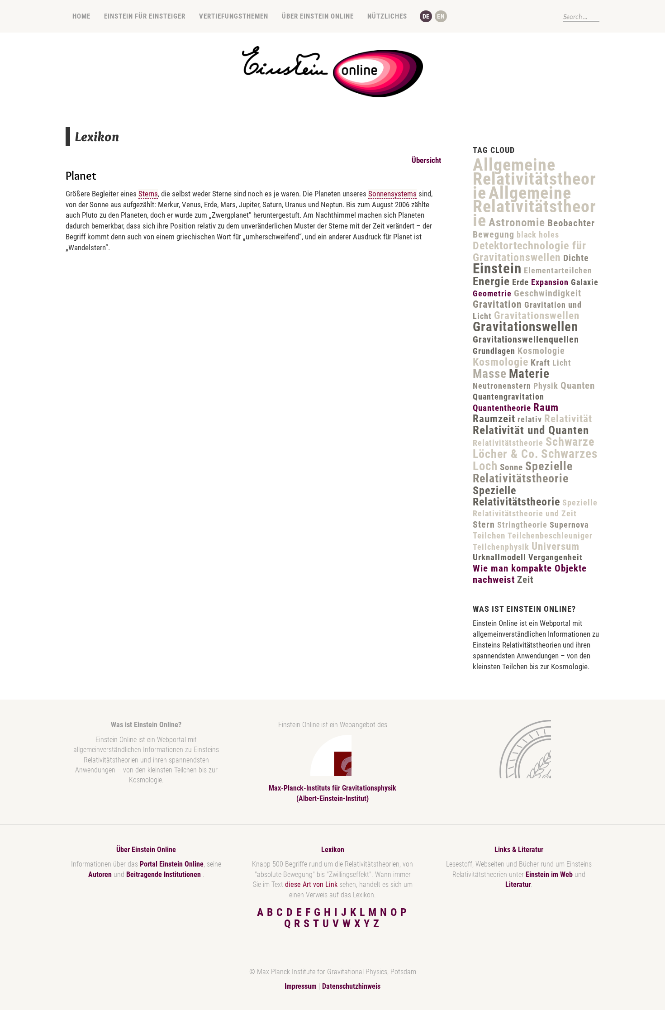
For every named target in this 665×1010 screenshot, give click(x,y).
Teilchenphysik (501, 547)
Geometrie (492, 293)
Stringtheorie (522, 524)
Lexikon (332, 849)
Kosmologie (541, 350)
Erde (520, 282)
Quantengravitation (508, 396)
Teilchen (489, 535)
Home (81, 16)
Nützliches (387, 16)
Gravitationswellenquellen (526, 339)
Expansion (550, 282)
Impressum (301, 986)
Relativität (568, 419)
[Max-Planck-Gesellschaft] (517, 749)
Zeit (525, 579)
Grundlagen (494, 351)
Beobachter (571, 223)
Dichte (576, 257)
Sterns (148, 193)
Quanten (577, 385)
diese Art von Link (311, 884)
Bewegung (493, 234)
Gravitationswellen (537, 316)
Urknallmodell (499, 557)
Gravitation (497, 304)
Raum (546, 407)
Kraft (540, 362)
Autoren (100, 874)
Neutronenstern (502, 386)
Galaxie (584, 282)
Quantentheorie (502, 408)
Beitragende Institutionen (164, 874)
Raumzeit (494, 419)
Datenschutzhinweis (351, 986)
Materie (529, 374)
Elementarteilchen (558, 270)
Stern (484, 524)
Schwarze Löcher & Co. (533, 448)
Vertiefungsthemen (233, 16)
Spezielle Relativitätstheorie (523, 472)
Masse (490, 374)
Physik (545, 386)
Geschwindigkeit (547, 293)
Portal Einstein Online (172, 864)
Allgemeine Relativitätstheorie (534, 179)
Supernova (569, 524)
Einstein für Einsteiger (144, 16)
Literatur (518, 884)
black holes (538, 234)
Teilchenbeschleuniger (550, 535)
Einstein (497, 268)
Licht (561, 362)
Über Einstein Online (318, 16)
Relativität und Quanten (531, 430)
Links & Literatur (518, 849)
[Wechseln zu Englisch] (441, 16)
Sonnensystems (392, 193)
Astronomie (517, 222)
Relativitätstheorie (508, 443)
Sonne (511, 467)
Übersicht (426, 160)
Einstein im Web (549, 874)
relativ (530, 419)
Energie (491, 281)
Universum (556, 546)
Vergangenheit (555, 557)
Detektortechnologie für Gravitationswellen (529, 251)
